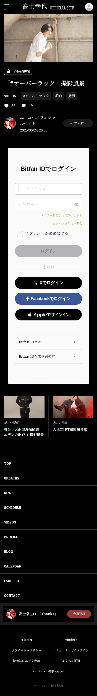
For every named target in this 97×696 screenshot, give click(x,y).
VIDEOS (10, 96)
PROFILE (11, 537)
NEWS (9, 493)
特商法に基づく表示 (26, 661)
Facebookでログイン (51, 298)
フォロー (81, 123)
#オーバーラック (36, 95)
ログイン (89, 7)
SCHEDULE (12, 507)
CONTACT (12, 595)
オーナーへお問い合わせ (48, 671)
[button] (48, 315)
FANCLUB (11, 581)
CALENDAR (12, 566)
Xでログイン (51, 282)
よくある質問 (71, 661)
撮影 (71, 95)
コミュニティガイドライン (71, 650)
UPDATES (11, 478)
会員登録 (79, 614)
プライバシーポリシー (26, 650)
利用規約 (71, 640)
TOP (7, 463)
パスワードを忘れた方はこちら (61, 215)
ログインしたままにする (46, 233)
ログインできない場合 (67, 223)
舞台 (58, 95)
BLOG (8, 551)
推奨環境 (26, 640)
